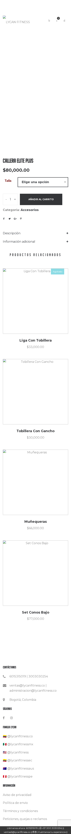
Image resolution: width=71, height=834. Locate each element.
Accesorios (30, 210)
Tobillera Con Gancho (35, 431)
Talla (8, 180)
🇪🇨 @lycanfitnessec (17, 760)
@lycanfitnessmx (20, 744)
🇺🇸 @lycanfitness (16, 752)
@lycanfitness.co (20, 736)
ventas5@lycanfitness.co (17, 832)
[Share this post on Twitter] (9, 219)
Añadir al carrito (41, 199)
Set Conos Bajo (35, 612)
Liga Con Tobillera (36, 340)
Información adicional (19, 241)
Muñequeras (35, 522)
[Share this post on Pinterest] (21, 219)
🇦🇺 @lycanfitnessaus (18, 768)
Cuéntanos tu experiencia (52, 832)
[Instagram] (11, 718)
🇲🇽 (5, 744)
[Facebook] (4, 718)
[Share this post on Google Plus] (15, 219)
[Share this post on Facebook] (4, 219)
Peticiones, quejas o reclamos (25, 819)
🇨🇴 (5, 736)
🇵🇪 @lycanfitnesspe (18, 776)
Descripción (11, 233)
